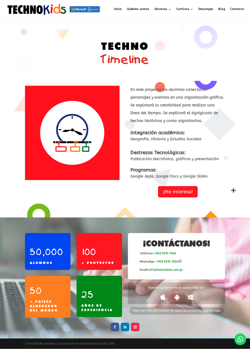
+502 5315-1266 (165, 253)
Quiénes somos (138, 9)
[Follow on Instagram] (135, 327)
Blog (221, 9)
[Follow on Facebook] (115, 327)
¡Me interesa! (178, 192)
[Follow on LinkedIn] (125, 327)
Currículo (182, 9)
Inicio (118, 9)
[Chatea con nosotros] (240, 339)
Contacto (237, 9)
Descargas (205, 9)
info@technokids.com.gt (166, 269)
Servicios (160, 9)
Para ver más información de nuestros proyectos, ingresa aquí (176, 310)
